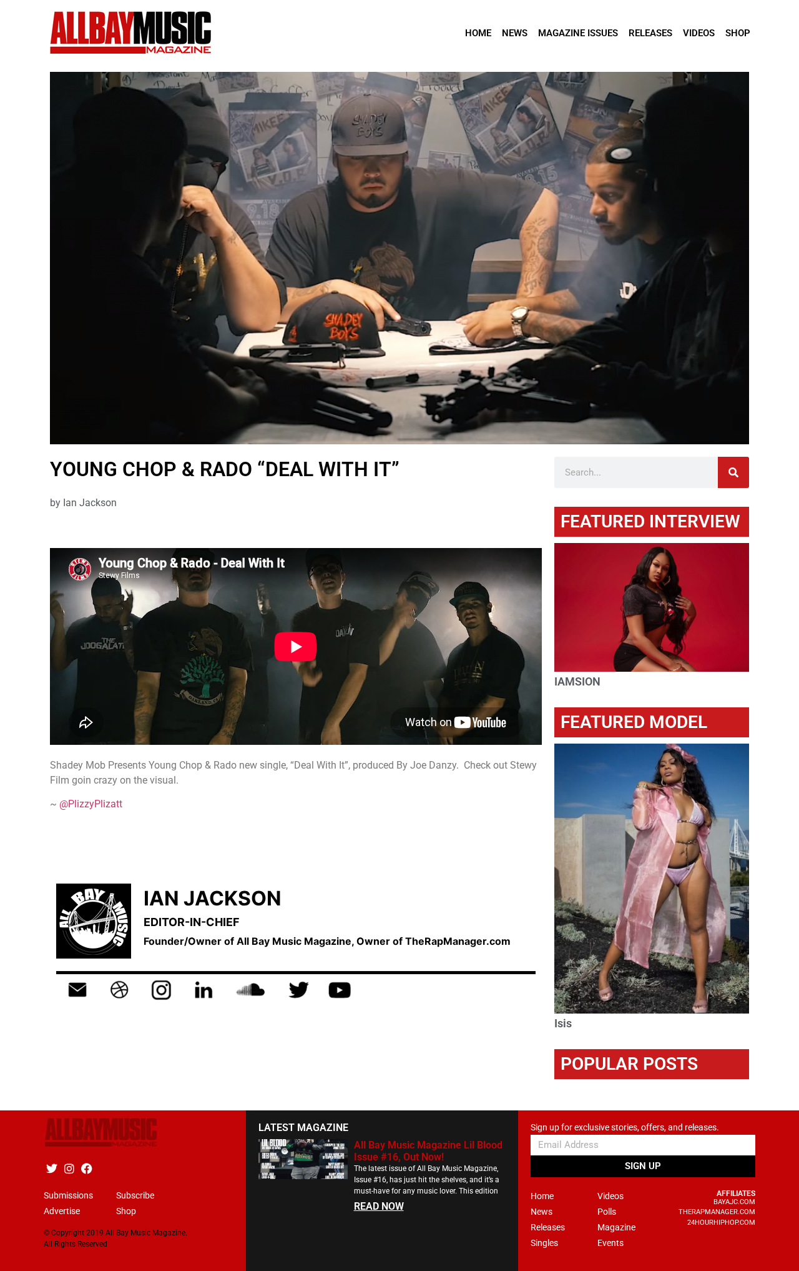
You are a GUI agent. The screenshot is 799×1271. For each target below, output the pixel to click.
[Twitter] (51, 1168)
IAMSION (577, 681)
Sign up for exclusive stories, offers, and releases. (625, 1127)
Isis (563, 1023)
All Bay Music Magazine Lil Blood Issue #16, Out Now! (428, 1151)
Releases (650, 33)
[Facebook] (86, 1168)
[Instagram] (69, 1168)
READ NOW (379, 1206)
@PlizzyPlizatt (90, 804)
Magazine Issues (578, 33)
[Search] (733, 472)
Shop (737, 33)
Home (478, 33)
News (514, 33)
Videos (699, 33)
